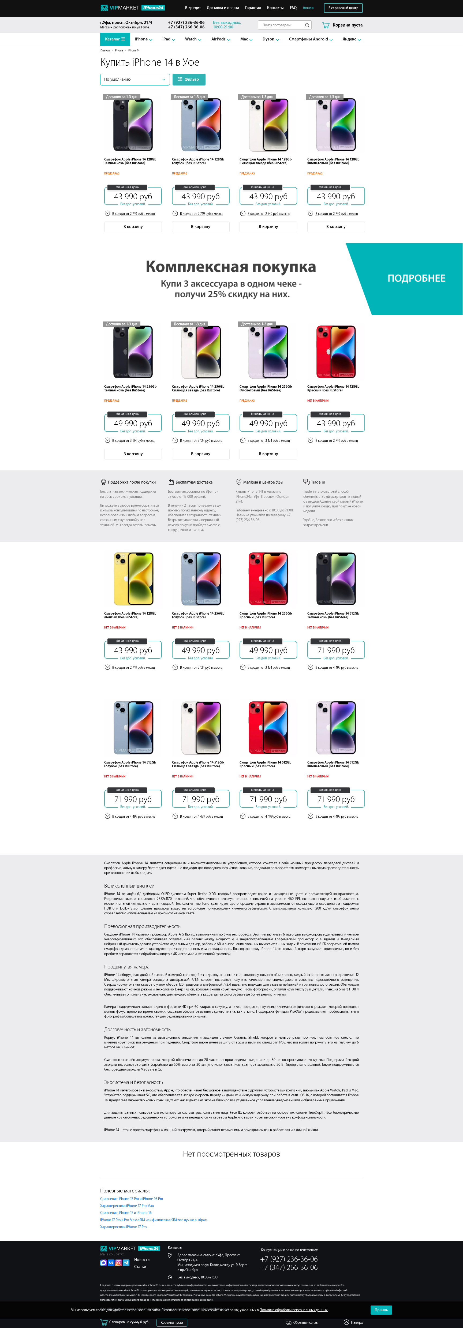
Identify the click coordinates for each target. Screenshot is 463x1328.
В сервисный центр (343, 8)
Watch (191, 39)
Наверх (357, 1322)
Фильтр (192, 79)
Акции (308, 8)
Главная (105, 50)
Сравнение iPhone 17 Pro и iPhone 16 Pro (131, 1199)
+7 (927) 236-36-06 (186, 22)
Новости (142, 1260)
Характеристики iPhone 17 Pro (123, 1227)
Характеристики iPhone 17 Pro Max (127, 1206)
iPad (166, 39)
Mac (244, 39)
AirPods (218, 39)
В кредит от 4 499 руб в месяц (336, 667)
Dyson (268, 39)
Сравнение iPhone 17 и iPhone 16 (126, 1213)
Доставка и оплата (223, 8)
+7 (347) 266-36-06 (186, 27)
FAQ (293, 8)
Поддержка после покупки (132, 482)
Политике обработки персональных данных (294, 1310)
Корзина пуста (172, 1322)
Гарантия (253, 8)
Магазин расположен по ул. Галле (126, 24)
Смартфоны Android (308, 39)
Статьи (140, 1267)
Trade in (318, 482)
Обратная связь (305, 1322)
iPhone (141, 39)
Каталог (112, 39)
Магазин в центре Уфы (263, 482)
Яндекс (349, 39)
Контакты (275, 8)
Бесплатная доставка (194, 482)
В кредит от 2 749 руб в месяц (133, 214)
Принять (381, 1310)
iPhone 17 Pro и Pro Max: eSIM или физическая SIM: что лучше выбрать (154, 1220)
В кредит (193, 8)
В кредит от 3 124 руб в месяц (133, 441)
